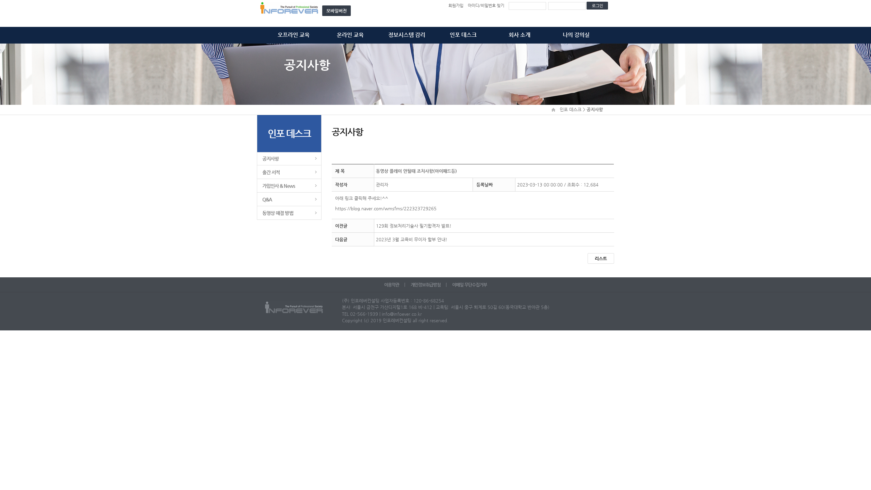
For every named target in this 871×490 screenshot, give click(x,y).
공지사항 (270, 158)
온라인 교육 (350, 35)
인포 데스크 (463, 35)
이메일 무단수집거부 (469, 284)
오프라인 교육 (294, 35)
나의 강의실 (576, 35)
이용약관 (392, 284)
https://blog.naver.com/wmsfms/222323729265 (386, 208)
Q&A (267, 199)
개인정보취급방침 (426, 284)
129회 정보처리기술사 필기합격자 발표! (413, 225)
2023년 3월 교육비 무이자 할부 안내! (411, 239)
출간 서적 (271, 172)
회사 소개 (519, 35)
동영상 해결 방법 (277, 213)
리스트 (601, 258)
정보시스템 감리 (406, 35)
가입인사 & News (278, 186)
